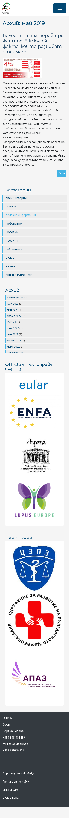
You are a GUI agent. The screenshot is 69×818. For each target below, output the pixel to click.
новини (11, 206)
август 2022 (14, 316)
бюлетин (12, 232)
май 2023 (13, 309)
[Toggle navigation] (59, 8)
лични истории (16, 198)
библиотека (14, 249)
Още (62, 173)
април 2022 (14, 340)
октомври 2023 (16, 297)
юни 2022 (13, 328)
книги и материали (19, 275)
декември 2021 (16, 352)
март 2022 (13, 346)
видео (10, 257)
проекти (12, 241)
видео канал (11, 798)
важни (10, 266)
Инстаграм (10, 790)
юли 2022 (13, 322)
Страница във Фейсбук (19, 773)
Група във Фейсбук (16, 781)
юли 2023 (13, 303)
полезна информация (21, 215)
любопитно (14, 223)
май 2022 (13, 334)
